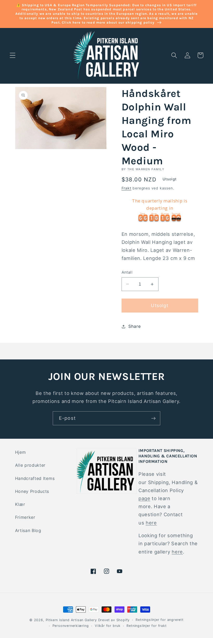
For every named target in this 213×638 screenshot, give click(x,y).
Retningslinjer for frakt (147, 626)
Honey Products (32, 491)
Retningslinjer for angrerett (160, 620)
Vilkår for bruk (108, 626)
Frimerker (25, 517)
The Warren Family (145, 169)
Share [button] (134, 326)
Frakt (126, 188)
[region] (160, 209)
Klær (20, 504)
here (151, 523)
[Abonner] (153, 418)
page (144, 498)
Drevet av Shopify (114, 620)
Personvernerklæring (70, 626)
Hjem (20, 452)
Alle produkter (30, 465)
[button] (12, 55)
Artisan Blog (28, 530)
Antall (127, 272)
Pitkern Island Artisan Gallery (71, 620)
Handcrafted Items (35, 478)
